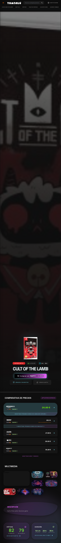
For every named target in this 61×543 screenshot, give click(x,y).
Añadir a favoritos (20, 382)
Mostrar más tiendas (30, 456)
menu (3, 3)
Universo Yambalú (54, 7)
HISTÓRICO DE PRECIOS (48, 398)
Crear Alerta (42, 382)
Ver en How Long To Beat (44, 535)
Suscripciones (44, 7)
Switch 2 (17, 7)
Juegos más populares (7, 7)
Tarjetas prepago (33, 7)
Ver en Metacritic (14, 536)
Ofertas (24, 7)
